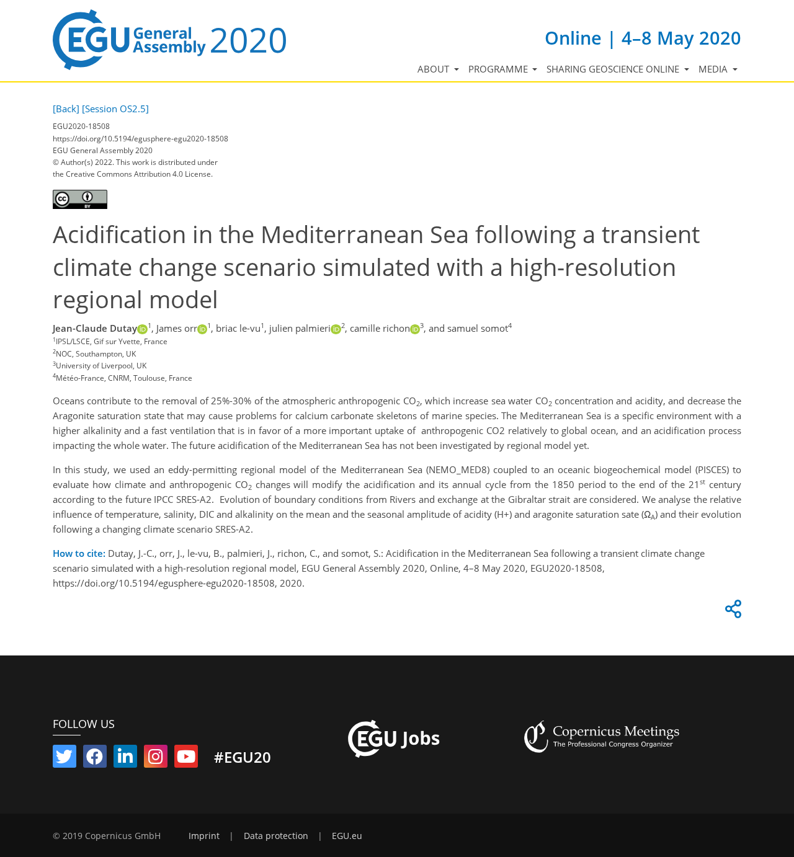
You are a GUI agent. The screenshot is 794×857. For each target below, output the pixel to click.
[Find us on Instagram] (155, 759)
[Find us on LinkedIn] (125, 759)
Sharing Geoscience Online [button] (614, 69)
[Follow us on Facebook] (95, 759)
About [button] (434, 69)
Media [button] (714, 69)
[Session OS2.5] (115, 108)
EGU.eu (347, 835)
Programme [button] (499, 69)
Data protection (276, 835)
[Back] (66, 108)
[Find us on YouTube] (186, 759)
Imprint (204, 835)
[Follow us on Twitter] (64, 759)
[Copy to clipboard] (731, 612)
